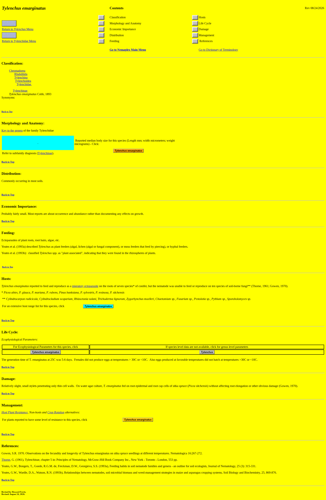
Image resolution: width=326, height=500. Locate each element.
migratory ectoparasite (85, 286)
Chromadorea (17, 70)
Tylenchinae (20, 90)
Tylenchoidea (23, 80)
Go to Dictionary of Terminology (218, 49)
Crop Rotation (55, 412)
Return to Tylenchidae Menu (19, 41)
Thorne (6, 459)
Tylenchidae (24, 84)
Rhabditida (20, 74)
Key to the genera (12, 130)
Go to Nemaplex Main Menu (128, 49)
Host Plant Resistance (15, 412)
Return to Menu (17, 29)
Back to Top (7, 111)
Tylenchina (21, 77)
